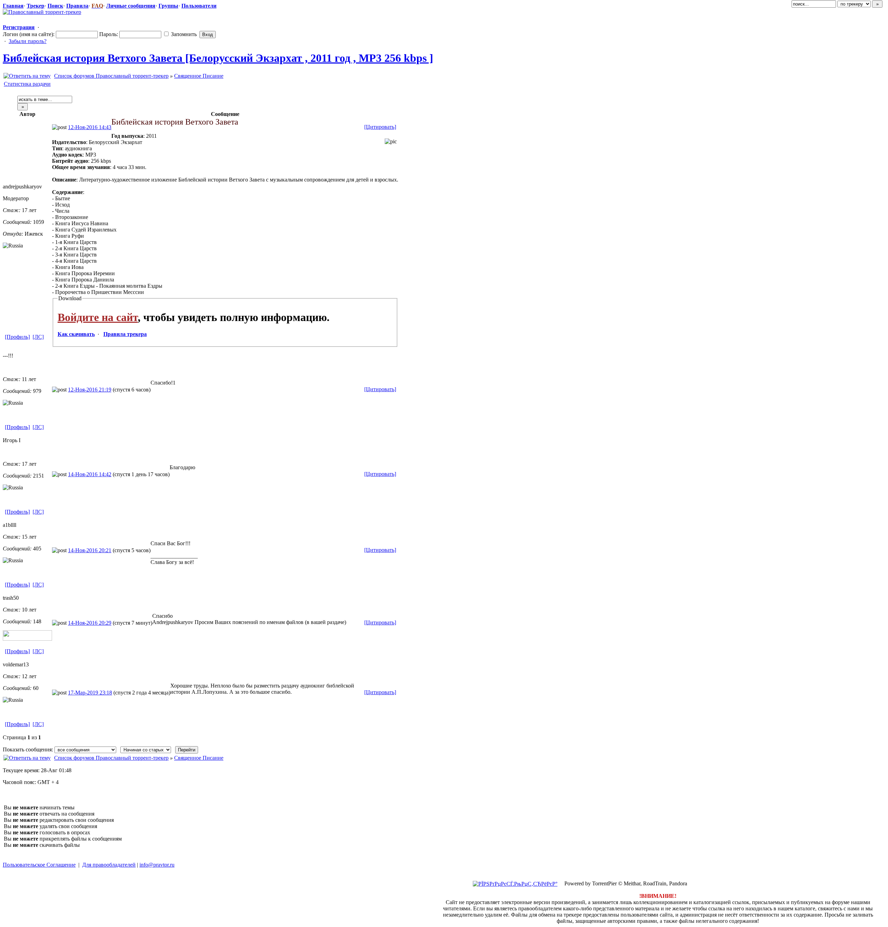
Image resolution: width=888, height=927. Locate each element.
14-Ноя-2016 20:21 (89, 550)
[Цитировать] (380, 127)
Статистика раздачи (27, 84)
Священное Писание (198, 76)
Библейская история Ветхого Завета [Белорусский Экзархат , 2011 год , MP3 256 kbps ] (218, 58)
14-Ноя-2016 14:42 (89, 474)
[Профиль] (17, 337)
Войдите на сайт (98, 317)
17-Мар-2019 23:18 (90, 693)
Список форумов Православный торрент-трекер (111, 76)
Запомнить (183, 34)
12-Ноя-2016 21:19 (89, 390)
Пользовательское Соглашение (39, 865)
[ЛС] (38, 337)
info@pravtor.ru (156, 865)
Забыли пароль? (27, 41)
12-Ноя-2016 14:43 (89, 127)
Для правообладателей (109, 865)
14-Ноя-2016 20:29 (89, 623)
